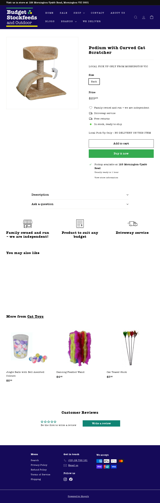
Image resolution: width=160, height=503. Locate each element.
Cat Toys (35, 316)
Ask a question (42, 204)
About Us (118, 13)
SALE (63, 13)
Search (35, 460)
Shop (78, 13)
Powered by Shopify (78, 496)
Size (91, 74)
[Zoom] (42, 73)
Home (49, 13)
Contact (97, 13)
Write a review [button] (101, 423)
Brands (67, 21)
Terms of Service (40, 474)
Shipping (36, 479)
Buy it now (121, 153)
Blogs (50, 21)
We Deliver (92, 21)
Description (40, 194)
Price (92, 92)
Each (94, 81)
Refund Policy (39, 469)
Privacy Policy (39, 465)
